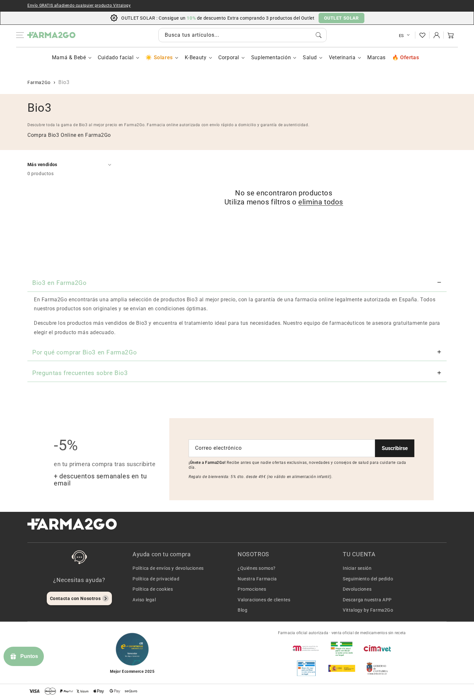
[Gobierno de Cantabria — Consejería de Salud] (377, 668)
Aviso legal (144, 599)
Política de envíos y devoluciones (168, 568)
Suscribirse (395, 448)
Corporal (228, 57)
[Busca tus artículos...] (318, 35)
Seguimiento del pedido (368, 578)
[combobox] (242, 35)
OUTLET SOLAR (341, 18)
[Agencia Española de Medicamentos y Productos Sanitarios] (306, 648)
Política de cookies (153, 589)
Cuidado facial (115, 57)
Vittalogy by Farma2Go (368, 610)
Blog (242, 610)
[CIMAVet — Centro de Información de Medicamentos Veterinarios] (377, 648)
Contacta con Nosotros (75, 598)
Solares (163, 57)
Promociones (252, 589)
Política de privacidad (156, 578)
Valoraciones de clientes (264, 599)
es (401, 35)
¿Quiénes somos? (257, 568)
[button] (451, 35)
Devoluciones (357, 589)
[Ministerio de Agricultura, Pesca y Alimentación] (341, 668)
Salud (310, 57)
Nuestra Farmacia (257, 578)
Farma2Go (39, 82)
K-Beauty (196, 57)
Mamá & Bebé (69, 57)
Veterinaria (342, 57)
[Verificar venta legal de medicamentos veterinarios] (306, 668)
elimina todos (320, 202)
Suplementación (271, 57)
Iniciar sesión (357, 568)
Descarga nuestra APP (367, 599)
